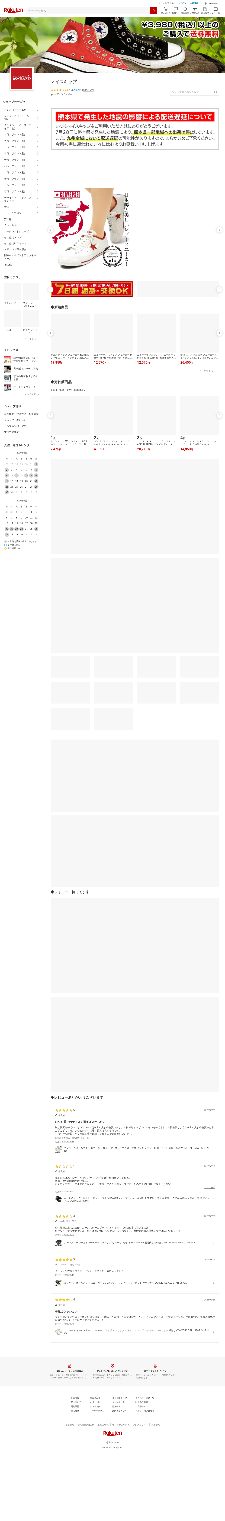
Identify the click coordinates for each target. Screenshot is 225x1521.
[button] (213, 3)
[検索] (153, 10)
